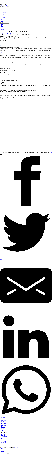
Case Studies (2, 421)
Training (8, 5)
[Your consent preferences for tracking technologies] (1, 452)
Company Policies (3, 449)
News (2, 19)
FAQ (2, 448)
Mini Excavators (3, 427)
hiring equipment (26, 37)
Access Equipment (3, 420)
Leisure (2, 438)
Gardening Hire (3, 435)
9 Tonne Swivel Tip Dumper (4, 442)
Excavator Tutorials (3, 425)
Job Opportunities (3, 20)
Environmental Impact (3, 423)
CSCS (1, 52)
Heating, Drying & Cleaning (6, 17)
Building (4, 14)
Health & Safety (3, 426)
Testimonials (4, 12)
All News (2, 29)
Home (2, 24)
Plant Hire (4, 13)
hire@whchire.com (16, 447)
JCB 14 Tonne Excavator (4, 441)
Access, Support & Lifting (4, 436)
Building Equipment (3, 434)
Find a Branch (3, 18)
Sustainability (2, 428)
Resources (2, 28)
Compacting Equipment (4, 422)
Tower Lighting (3, 430)
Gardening (4, 15)
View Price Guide (5, 5)
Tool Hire (2, 429)
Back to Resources (2, 417)
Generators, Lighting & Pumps (4, 437)
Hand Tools (4, 16)
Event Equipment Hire (3, 424)
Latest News (1, 5)
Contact (2, 21)
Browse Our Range (3, 25)
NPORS (1, 44)
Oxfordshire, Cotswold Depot (3, 446)
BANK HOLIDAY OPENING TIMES (4, 0)
